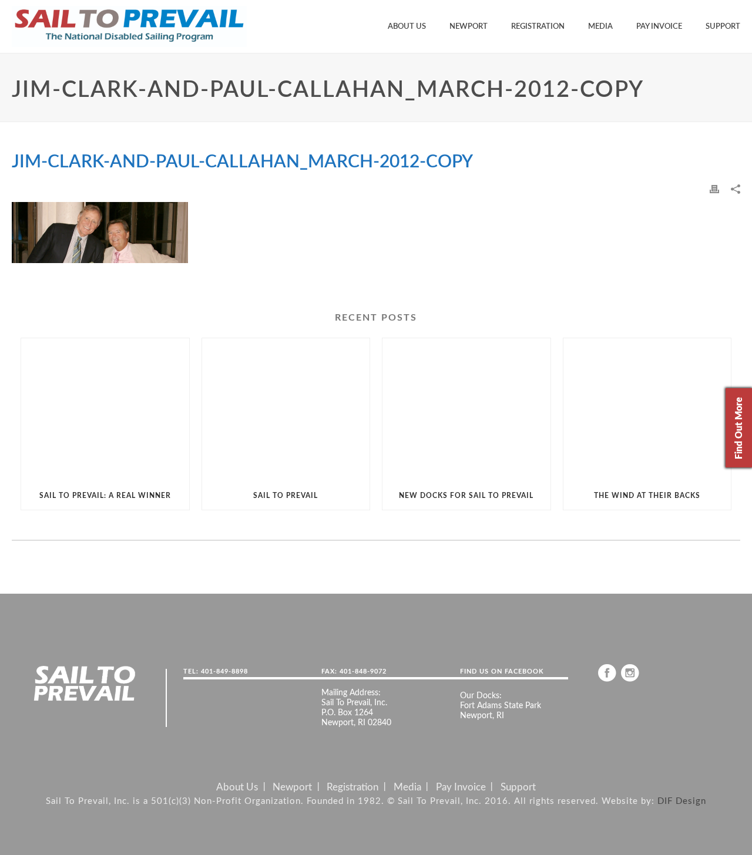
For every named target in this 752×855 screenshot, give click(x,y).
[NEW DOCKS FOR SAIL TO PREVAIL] (466, 410)
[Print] (714, 189)
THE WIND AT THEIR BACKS (647, 495)
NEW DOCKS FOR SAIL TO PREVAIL (466, 495)
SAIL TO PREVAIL (285, 495)
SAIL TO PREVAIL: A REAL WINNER (105, 495)
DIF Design (681, 801)
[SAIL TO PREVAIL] (286, 410)
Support (723, 27)
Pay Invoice (659, 27)
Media (600, 27)
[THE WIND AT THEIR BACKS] (647, 410)
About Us (407, 27)
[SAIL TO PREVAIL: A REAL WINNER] (105, 410)
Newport (468, 27)
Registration (538, 27)
